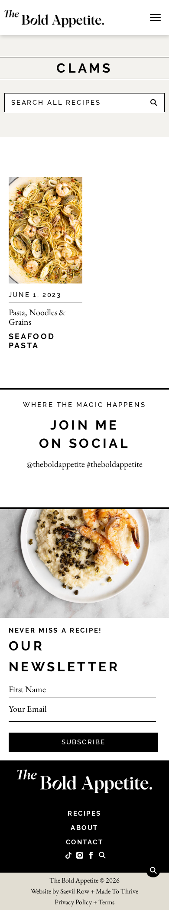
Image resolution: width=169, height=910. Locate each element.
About (84, 828)
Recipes (84, 813)
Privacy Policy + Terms (84, 902)
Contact (85, 842)
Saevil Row (74, 891)
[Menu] (155, 16)
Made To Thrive (117, 891)
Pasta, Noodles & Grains (37, 317)
